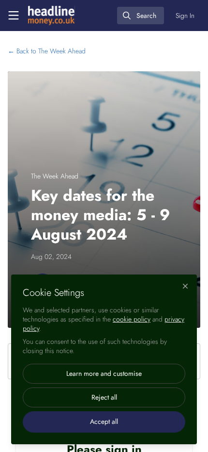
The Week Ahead (47, 51)
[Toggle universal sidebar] (13, 15)
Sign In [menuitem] (185, 15)
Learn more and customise (104, 373)
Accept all (104, 421)
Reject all (104, 397)
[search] (140, 15)
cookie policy (131, 319)
